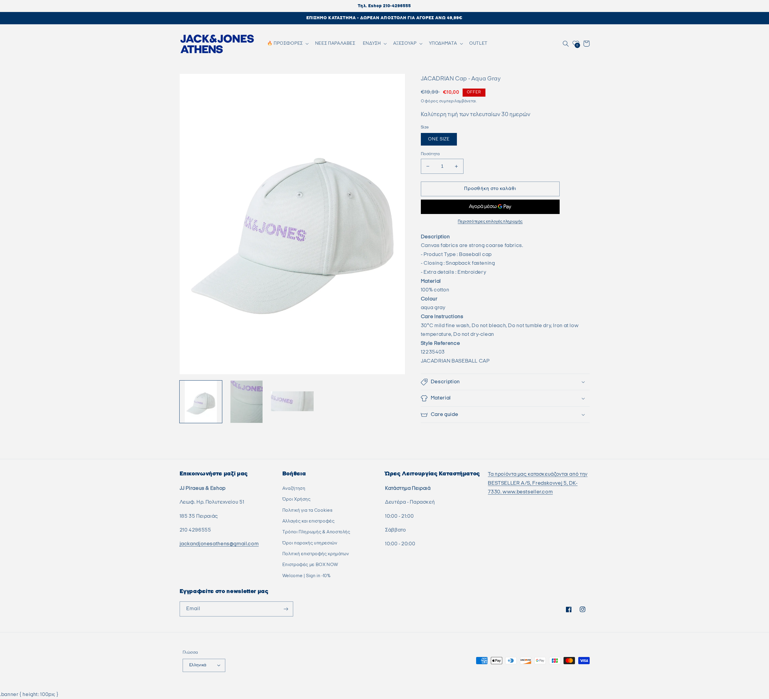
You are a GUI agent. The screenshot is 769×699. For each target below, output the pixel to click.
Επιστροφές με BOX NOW (310, 564)
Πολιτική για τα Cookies (307, 510)
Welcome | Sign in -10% (306, 575)
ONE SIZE (439, 139)
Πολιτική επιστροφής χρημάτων (315, 553)
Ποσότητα (430, 154)
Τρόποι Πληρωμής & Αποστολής (316, 532)
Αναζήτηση (293, 488)
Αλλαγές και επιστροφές (308, 521)
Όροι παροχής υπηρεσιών (309, 543)
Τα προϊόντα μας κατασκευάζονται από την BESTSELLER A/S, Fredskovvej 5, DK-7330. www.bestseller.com (538, 483)
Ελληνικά (197, 665)
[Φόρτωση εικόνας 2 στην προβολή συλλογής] (246, 402)
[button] (287, 43)
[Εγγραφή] (286, 608)
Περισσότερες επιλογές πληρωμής (490, 221)
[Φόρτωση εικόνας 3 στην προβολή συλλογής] (292, 402)
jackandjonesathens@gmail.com (219, 544)
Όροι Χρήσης (296, 499)
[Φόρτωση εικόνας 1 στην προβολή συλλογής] (201, 402)
